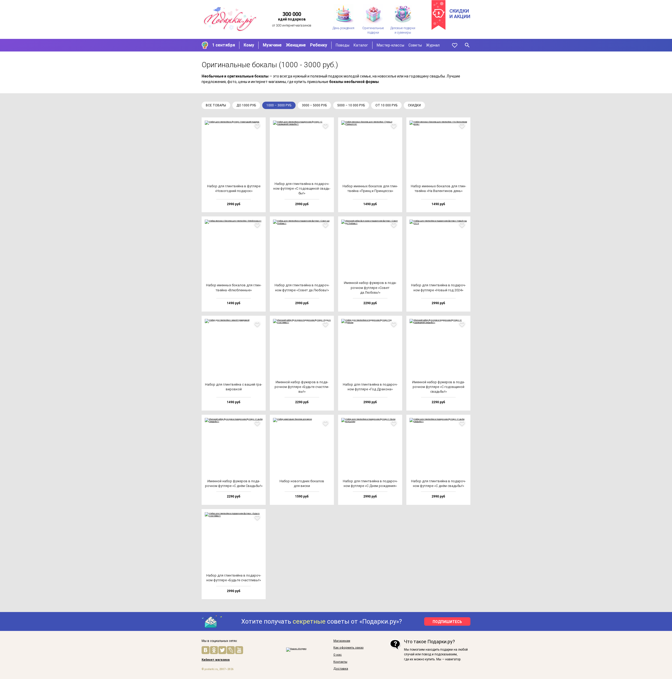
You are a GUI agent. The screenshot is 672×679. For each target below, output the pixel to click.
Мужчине (272, 45)
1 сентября (223, 45)
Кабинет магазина (216, 659)
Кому (249, 45)
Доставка (340, 668)
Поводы (342, 45)
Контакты (340, 662)
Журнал (433, 45)
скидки (414, 105)
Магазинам (341, 640)
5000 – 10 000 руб (351, 105)
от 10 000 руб (386, 105)
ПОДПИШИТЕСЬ (447, 622)
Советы (415, 45)
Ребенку (318, 45)
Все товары (216, 105)
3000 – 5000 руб (314, 105)
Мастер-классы (390, 45)
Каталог (361, 45)
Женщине (296, 45)
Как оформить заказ (348, 647)
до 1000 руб (246, 105)
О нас (337, 654)
